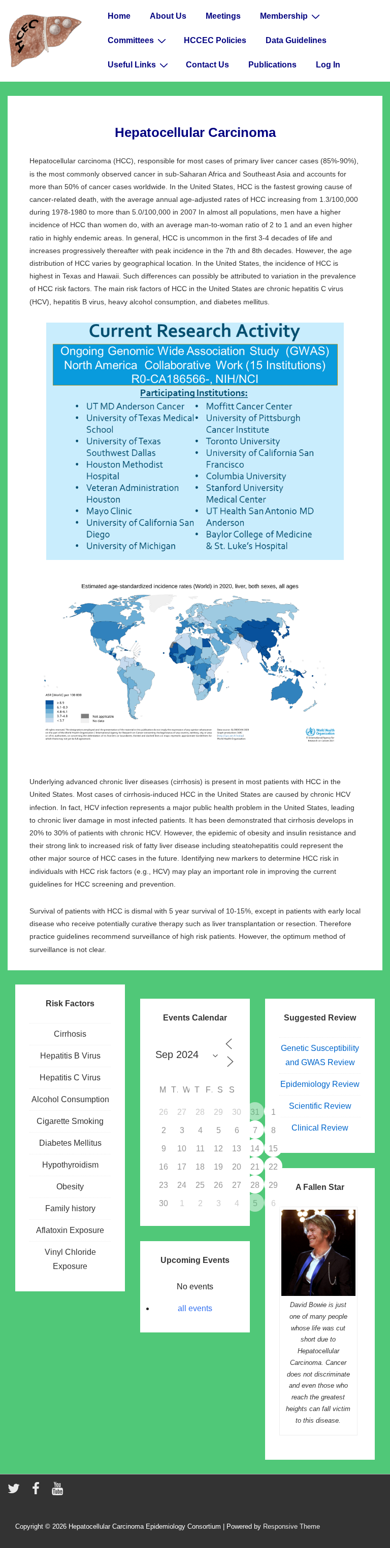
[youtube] (59, 1492)
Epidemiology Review (320, 1084)
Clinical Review (319, 1127)
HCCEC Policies (215, 40)
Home (119, 16)
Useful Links (132, 64)
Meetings (223, 16)
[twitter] (16, 1492)
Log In (328, 64)
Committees (131, 40)
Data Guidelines (296, 40)
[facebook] (38, 1492)
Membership (284, 16)
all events (195, 1308)
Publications (272, 64)
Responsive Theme (291, 1526)
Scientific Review (320, 1106)
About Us (168, 16)
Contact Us (207, 64)
